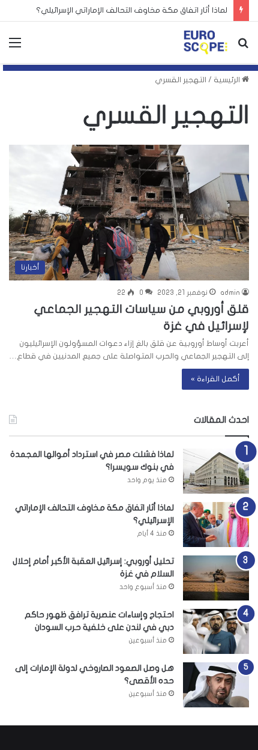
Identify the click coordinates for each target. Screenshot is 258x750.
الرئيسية (228, 80)
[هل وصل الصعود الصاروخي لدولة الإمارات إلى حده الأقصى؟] (216, 684)
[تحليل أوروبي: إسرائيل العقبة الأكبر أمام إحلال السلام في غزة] (216, 577)
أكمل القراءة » (215, 379)
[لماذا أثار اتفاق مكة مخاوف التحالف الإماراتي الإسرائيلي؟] (216, 524)
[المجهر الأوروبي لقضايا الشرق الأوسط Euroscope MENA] (205, 42)
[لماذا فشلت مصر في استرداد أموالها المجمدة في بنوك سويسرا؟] (216, 471)
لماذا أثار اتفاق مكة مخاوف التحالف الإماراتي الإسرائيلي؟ (131, 10)
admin (230, 292)
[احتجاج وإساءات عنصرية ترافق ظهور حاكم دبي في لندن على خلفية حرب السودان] (216, 631)
